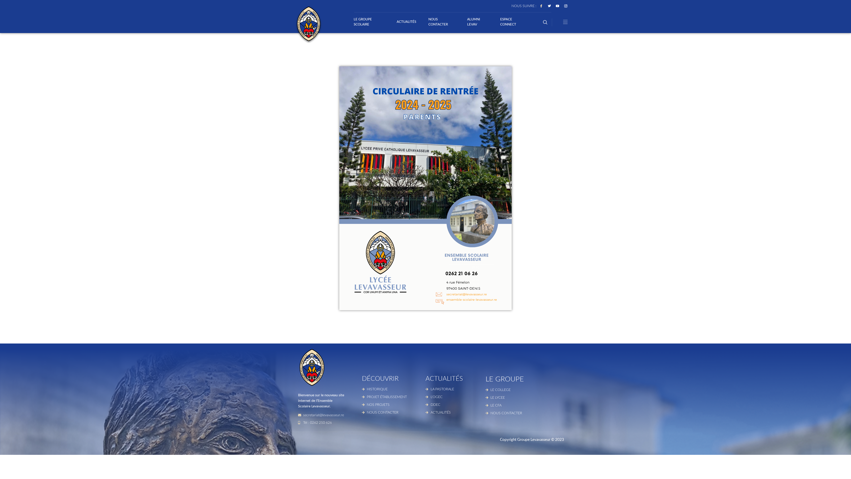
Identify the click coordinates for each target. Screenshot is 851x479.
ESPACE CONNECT (508, 22)
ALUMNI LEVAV (473, 22)
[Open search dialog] (545, 22)
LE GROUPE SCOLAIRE (363, 22)
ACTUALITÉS (406, 22)
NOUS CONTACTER (438, 22)
